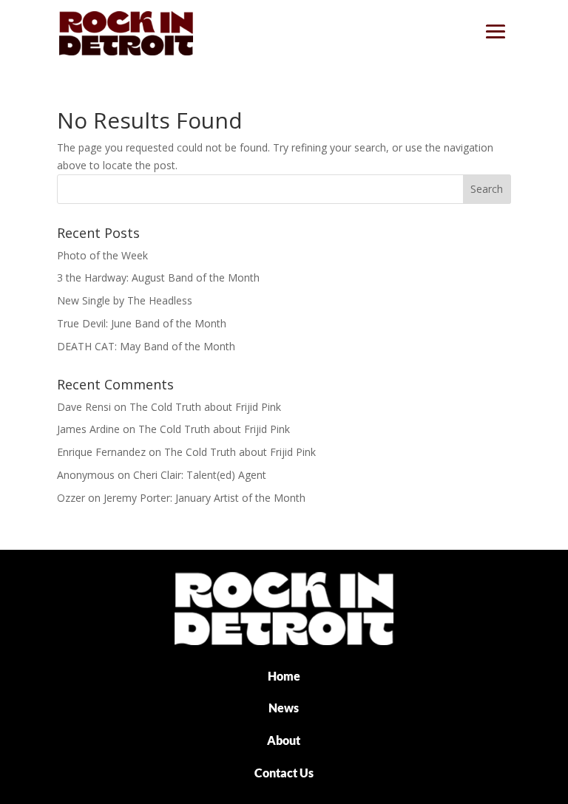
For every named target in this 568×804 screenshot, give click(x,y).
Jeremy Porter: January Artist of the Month (204, 498)
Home (284, 676)
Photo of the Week (102, 255)
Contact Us (284, 773)
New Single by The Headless (124, 300)
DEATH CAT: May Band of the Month (146, 346)
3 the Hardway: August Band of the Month (158, 277)
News (283, 708)
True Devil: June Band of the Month (141, 323)
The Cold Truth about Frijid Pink (205, 407)
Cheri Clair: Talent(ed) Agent (199, 475)
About (283, 740)
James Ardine (88, 429)
